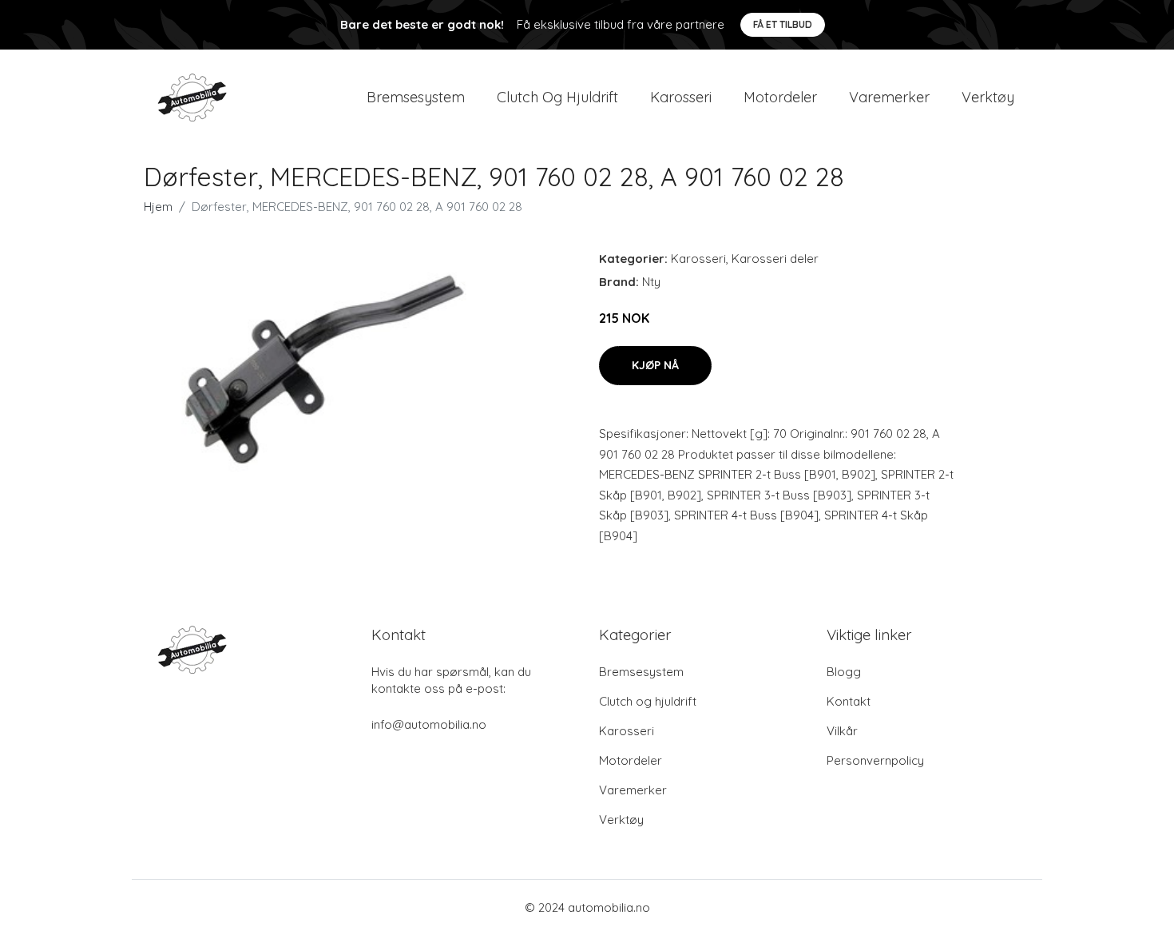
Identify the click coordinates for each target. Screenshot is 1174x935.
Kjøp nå (655, 365)
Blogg (844, 671)
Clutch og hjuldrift (557, 97)
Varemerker (889, 97)
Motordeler (780, 97)
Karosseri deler (775, 258)
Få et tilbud (782, 24)
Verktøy (988, 97)
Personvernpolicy (875, 760)
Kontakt (849, 701)
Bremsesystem (416, 97)
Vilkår (842, 730)
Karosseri (681, 97)
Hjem (158, 206)
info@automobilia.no (428, 724)
